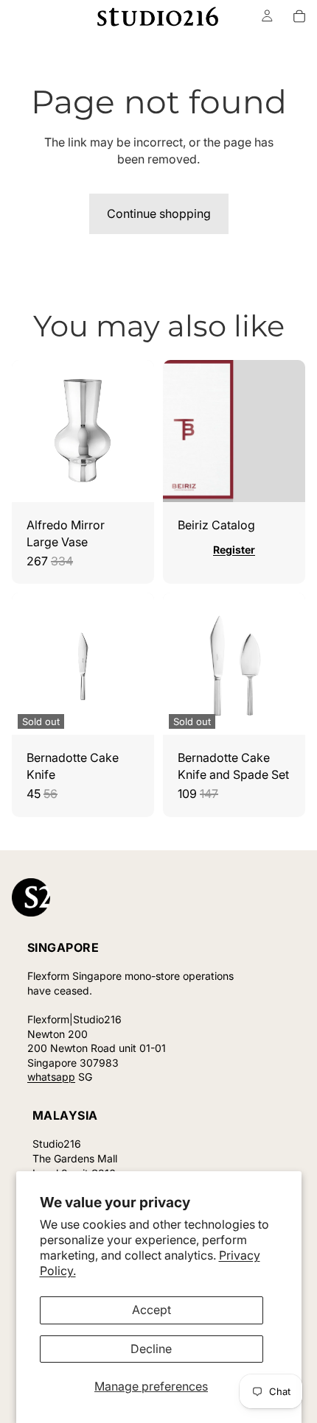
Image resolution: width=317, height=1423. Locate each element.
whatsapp (51, 1076)
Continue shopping (159, 213)
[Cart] (299, 16)
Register (234, 549)
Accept (151, 1309)
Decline (151, 1348)
